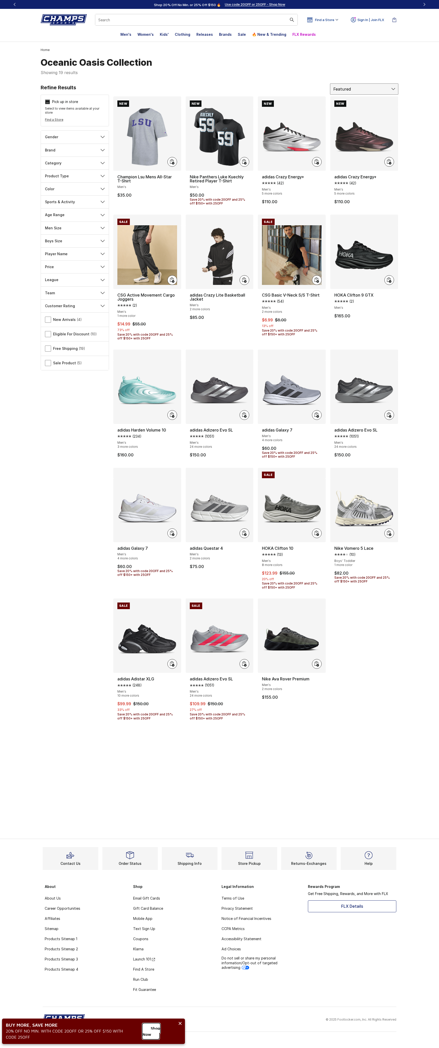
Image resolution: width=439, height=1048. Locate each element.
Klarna (138, 949)
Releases (204, 34)
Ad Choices (231, 949)
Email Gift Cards (146, 898)
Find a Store (54, 120)
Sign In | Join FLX (370, 20)
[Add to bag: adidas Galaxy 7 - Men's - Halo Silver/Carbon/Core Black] (317, 415)
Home (45, 50)
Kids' (164, 34)
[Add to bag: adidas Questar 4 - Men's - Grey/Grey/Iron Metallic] (244, 533)
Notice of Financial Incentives (246, 918)
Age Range (55, 215)
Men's (125, 34)
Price (49, 267)
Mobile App (142, 918)
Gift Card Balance (148, 908)
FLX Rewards (304, 34)
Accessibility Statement (241, 939)
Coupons (140, 939)
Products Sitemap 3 (61, 959)
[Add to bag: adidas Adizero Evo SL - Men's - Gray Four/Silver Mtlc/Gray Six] (389, 415)
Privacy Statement (237, 908)
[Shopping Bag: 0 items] (394, 19)
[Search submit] (291, 19)
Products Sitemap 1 (61, 939)
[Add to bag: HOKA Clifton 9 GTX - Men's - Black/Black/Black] (389, 280)
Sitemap (51, 928)
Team (50, 293)
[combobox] (196, 19)
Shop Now (151, 1031)
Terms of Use (233, 898)
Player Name (56, 254)
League (51, 280)
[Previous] (14, 4)
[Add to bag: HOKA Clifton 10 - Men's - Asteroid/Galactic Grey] (317, 533)
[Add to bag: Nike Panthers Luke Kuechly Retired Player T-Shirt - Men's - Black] (244, 162)
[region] (219, 5)
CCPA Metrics (233, 928)
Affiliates (52, 918)
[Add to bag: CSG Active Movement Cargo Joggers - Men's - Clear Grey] (172, 280)
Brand (50, 150)
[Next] (424, 4)
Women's (145, 34)
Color (49, 189)
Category (53, 163)
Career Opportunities (62, 908)
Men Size (53, 228)
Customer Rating (60, 306)
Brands (225, 34)
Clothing (182, 34)
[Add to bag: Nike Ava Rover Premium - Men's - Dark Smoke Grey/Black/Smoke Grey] (317, 664)
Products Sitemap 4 (61, 969)
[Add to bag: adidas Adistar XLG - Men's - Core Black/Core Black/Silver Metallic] (172, 664)
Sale (242, 34)
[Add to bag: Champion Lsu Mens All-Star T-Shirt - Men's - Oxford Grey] (172, 162)
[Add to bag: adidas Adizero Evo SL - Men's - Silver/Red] (244, 664)
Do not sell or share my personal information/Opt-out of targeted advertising (249, 962)
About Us (53, 898)
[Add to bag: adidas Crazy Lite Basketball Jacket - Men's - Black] (244, 280)
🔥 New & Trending (269, 34)
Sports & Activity (60, 202)
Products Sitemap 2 (61, 949)
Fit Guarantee (144, 989)
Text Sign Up (144, 928)
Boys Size (53, 241)
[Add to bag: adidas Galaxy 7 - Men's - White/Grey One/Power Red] (172, 533)
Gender (51, 137)
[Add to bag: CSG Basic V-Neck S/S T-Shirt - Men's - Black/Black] (317, 280)
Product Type (57, 176)
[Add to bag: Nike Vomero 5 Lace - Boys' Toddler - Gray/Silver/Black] (389, 533)
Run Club (140, 979)
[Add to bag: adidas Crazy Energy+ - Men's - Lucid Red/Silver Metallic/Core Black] (317, 162)
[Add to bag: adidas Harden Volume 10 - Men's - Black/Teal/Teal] (172, 415)
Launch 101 (142, 959)
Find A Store (143, 969)
